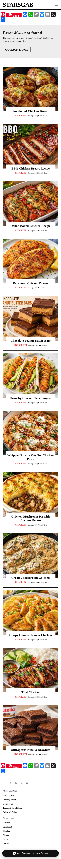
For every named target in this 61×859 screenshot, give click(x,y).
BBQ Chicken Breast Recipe (30, 168)
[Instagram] (10, 783)
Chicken (20, 115)
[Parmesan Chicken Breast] (30, 261)
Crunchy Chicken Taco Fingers (30, 398)
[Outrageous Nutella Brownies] (30, 727)
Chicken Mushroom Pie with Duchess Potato (30, 518)
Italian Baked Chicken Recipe (30, 226)
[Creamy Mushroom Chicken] (30, 555)
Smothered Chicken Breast (30, 111)
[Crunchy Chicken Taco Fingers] (30, 375)
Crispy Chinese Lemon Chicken (30, 635)
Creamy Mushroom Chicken (30, 577)
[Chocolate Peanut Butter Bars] (30, 318)
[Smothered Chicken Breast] (30, 89)
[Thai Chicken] (30, 670)
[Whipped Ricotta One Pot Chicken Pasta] (30, 433)
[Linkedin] (16, 783)
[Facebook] (5, 783)
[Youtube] (27, 783)
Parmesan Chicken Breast (30, 283)
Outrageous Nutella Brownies (30, 750)
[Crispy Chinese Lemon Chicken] (30, 612)
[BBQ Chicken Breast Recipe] (30, 146)
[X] (22, 783)
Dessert (20, 345)
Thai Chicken (30, 692)
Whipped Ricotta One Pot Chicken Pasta (30, 457)
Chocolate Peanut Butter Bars (30, 340)
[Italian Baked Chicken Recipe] (30, 203)
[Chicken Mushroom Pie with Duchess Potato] (30, 494)
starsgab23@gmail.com (37, 116)
